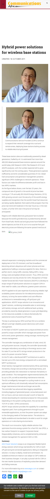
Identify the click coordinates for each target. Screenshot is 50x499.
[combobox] (47, 3)
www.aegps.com (30, 469)
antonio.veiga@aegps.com (22, 471)
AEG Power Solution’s (10, 444)
